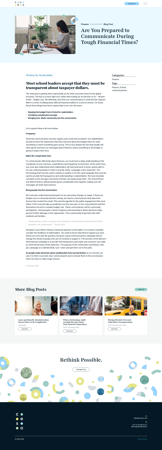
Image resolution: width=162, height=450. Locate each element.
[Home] (19, 3)
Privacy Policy (142, 439)
